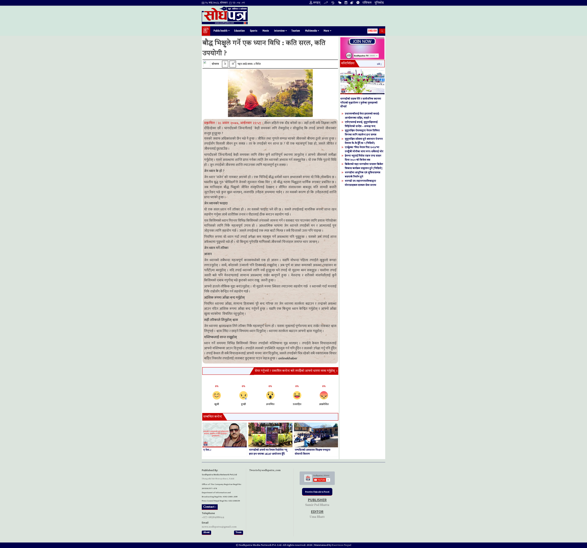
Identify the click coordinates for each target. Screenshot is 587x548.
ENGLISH (372, 31)
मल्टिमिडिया (347, 63)
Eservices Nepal (341, 545)
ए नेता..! (207, 450)
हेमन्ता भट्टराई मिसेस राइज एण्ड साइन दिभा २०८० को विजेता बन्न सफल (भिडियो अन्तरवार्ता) (363, 160)
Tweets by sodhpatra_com (265, 470)
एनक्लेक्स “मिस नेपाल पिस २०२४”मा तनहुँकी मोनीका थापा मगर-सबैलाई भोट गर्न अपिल (364, 151)
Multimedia (311, 31)
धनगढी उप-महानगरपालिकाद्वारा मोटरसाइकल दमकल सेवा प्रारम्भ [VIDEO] (360, 185)
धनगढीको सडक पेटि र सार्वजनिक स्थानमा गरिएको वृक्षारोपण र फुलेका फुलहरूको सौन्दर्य (360, 103)
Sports (253, 31)
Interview (279, 31)
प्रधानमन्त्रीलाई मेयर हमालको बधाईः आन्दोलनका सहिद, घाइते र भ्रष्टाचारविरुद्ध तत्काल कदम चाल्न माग (363, 118)
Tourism (295, 31)
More (326, 31)
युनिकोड (379, 2)
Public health (220, 31)
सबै (378, 64)
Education (239, 31)
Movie (265, 31)
